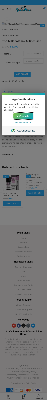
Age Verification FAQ (23, 122)
